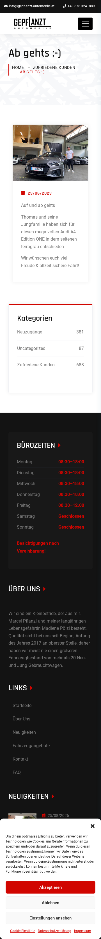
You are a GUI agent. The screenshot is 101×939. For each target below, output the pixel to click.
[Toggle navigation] (85, 24)
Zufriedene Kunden (54, 67)
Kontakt (20, 759)
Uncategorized (31, 348)
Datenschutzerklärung (54, 931)
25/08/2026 (58, 815)
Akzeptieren (50, 887)
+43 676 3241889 (81, 6)
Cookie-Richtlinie (22, 931)
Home (18, 67)
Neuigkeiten (24, 732)
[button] (92, 825)
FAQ (17, 772)
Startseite (22, 705)
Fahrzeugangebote (31, 745)
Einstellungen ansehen (50, 918)
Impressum (82, 931)
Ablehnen (50, 902)
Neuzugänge (29, 332)
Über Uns (21, 719)
